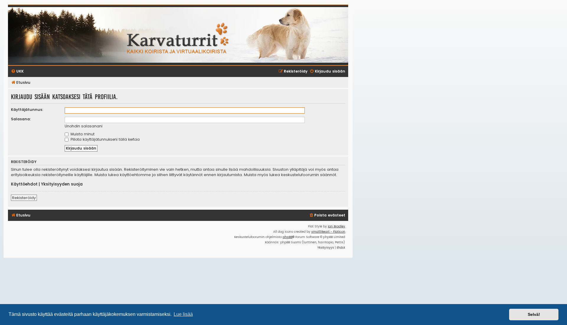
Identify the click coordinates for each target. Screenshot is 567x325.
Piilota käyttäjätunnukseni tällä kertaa (104, 139)
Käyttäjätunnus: (27, 109)
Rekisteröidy (24, 198)
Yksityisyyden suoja (62, 184)
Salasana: (21, 119)
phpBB (287, 237)
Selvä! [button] (534, 314)
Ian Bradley (336, 226)
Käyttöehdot (24, 184)
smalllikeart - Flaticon (328, 231)
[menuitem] (327, 215)
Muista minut (81, 134)
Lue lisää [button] (183, 314)
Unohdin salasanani (83, 126)
